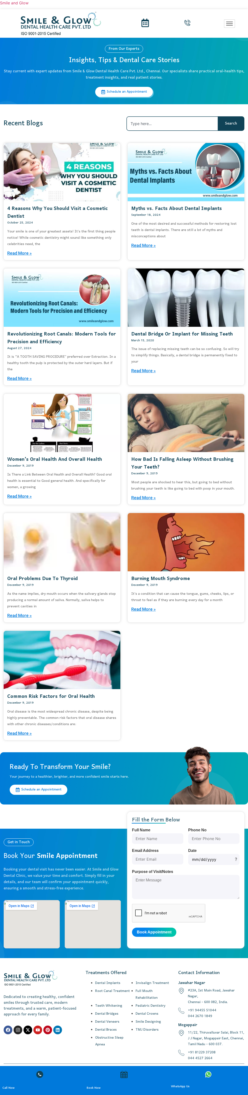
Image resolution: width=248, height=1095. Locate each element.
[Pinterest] (47, 1030)
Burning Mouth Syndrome (160, 579)
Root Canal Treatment (112, 991)
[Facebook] (8, 1030)
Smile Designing (148, 1022)
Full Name (141, 830)
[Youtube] (37, 1030)
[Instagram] (18, 1030)
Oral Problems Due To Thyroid (42, 579)
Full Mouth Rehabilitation (147, 994)
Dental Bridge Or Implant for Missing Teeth (182, 334)
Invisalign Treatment (152, 983)
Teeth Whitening (108, 1006)
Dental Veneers (107, 1022)
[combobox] (172, 123)
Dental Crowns (147, 1014)
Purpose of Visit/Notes (152, 872)
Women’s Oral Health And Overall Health (54, 459)
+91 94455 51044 (202, 1010)
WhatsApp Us (180, 1086)
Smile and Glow (14, 2)
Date (192, 851)
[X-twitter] (27, 1030)
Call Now (8, 1088)
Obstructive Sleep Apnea (109, 1041)
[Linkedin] (57, 1030)
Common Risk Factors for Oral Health (51, 696)
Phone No (197, 830)
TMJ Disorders (147, 1030)
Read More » (19, 253)
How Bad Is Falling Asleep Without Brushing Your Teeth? (182, 463)
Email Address (145, 851)
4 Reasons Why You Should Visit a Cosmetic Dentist (57, 212)
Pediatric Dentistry (150, 1006)
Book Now (94, 1088)
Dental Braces (106, 1030)
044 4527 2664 (200, 1058)
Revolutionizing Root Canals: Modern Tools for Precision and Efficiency (61, 338)
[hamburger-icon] (229, 23)
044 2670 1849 (200, 1016)
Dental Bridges (106, 1014)
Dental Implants (107, 983)
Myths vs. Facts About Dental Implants (176, 208)
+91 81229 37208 (202, 1052)
